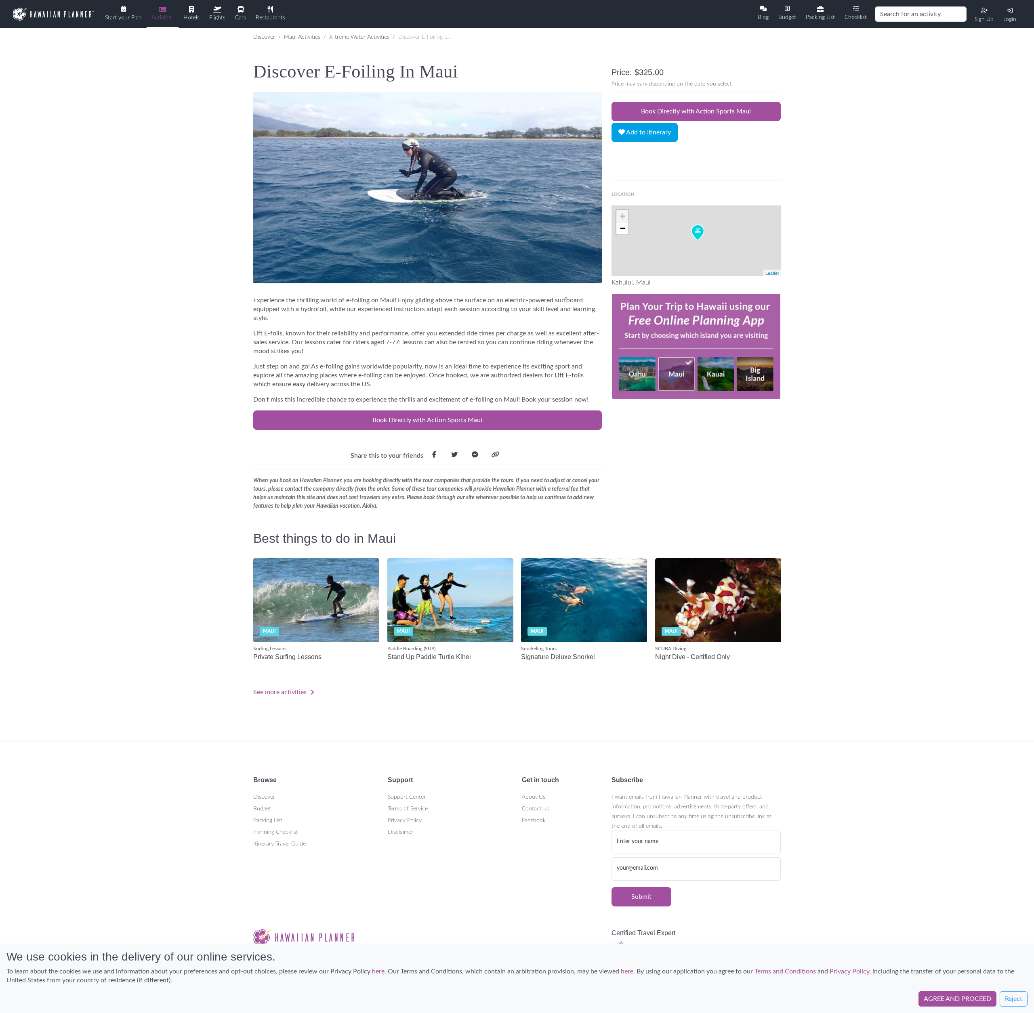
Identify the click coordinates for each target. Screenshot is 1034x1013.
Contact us (535, 809)
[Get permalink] (495, 456)
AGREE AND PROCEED (957, 999)
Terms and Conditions (785, 971)
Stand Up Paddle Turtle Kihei (429, 656)
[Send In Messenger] (475, 456)
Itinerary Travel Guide (279, 844)
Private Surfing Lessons (287, 656)
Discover (264, 37)
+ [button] (622, 216)
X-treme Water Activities (359, 37)
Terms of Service (408, 809)
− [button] (622, 228)
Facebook (534, 820)
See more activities (280, 692)
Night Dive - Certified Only (692, 656)
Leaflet (772, 273)
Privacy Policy (405, 820)
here (378, 971)
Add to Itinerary (648, 132)
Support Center (407, 797)
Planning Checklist (275, 832)
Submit (641, 897)
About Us (533, 797)
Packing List (267, 820)
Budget (262, 809)
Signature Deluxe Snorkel (558, 656)
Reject (1013, 999)
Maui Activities (302, 37)
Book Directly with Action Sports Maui (427, 420)
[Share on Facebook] (434, 456)
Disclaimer (400, 832)
